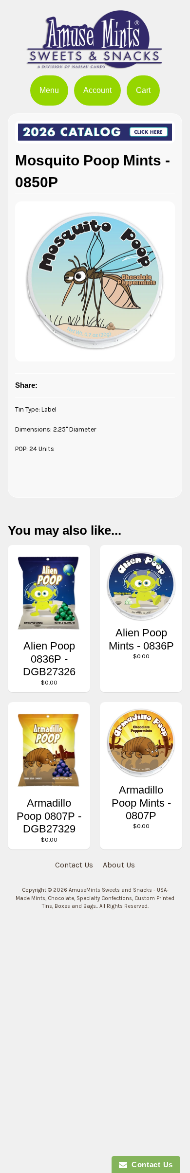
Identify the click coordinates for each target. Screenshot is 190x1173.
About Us (119, 864)
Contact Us (74, 864)
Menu (49, 90)
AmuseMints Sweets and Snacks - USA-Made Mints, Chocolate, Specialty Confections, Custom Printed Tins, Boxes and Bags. (95, 898)
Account (97, 90)
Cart (143, 90)
